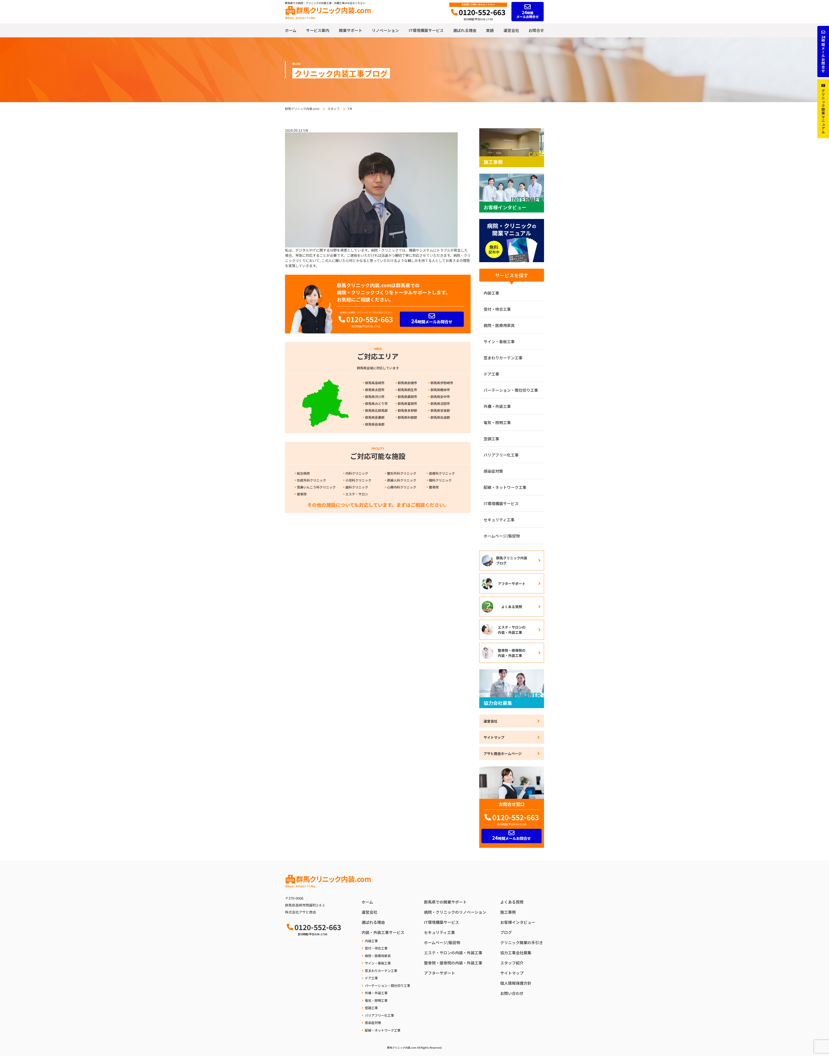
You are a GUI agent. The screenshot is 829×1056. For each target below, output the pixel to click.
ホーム (290, 30)
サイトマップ (494, 737)
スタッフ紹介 (512, 963)
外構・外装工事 (497, 406)
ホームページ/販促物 (502, 536)
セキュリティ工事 (499, 519)
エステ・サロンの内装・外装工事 (511, 630)
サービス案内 (317, 30)
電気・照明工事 (497, 422)
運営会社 (511, 30)
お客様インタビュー (517, 922)
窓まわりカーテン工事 (503, 357)
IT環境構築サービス (426, 30)
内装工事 (491, 293)
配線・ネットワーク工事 (505, 487)
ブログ (506, 932)
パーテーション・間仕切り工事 (511, 390)
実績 (490, 30)
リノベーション (385, 30)
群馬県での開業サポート (445, 902)
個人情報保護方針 (515, 983)
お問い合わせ (512, 993)
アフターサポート (511, 583)
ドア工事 (491, 374)
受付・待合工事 (497, 309)
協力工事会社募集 (515, 952)
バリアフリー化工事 (501, 455)
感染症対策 (493, 471)
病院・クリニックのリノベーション (455, 912)
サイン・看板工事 (499, 341)
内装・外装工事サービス (383, 932)
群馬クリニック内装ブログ (511, 560)
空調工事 (491, 438)
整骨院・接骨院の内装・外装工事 (511, 653)
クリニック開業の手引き (521, 942)
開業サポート (350, 30)
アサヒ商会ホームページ (503, 753)
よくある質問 (511, 606)
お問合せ (536, 30)
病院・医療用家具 (499, 325)
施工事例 (508, 912)
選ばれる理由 (464, 30)
